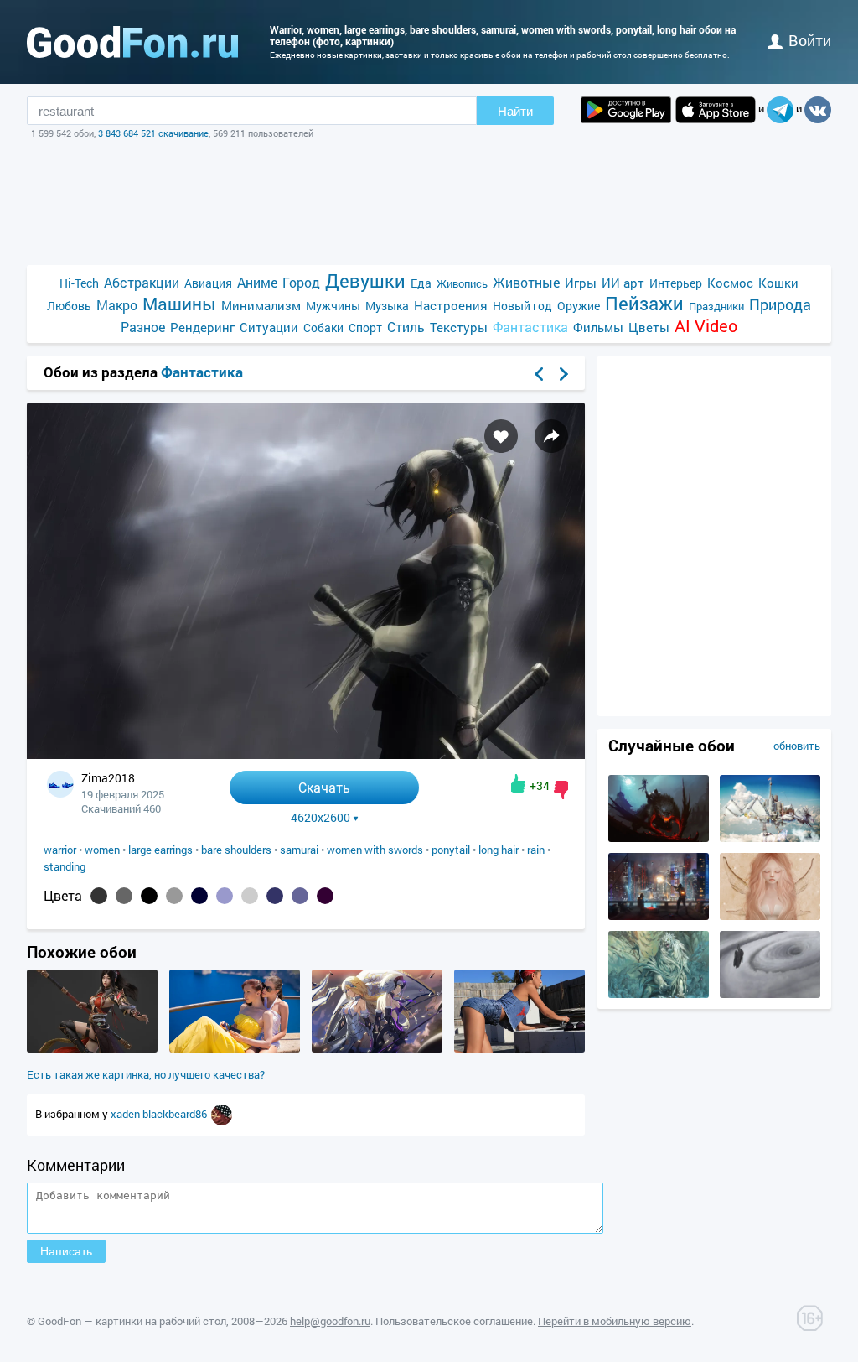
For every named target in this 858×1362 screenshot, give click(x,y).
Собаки (323, 327)
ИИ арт (623, 282)
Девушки (365, 280)
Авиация (208, 283)
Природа (780, 305)
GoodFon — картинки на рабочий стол (132, 1320)
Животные (526, 282)
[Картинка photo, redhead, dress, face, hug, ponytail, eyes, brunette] (234, 1048)
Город (301, 282)
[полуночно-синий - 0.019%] (274, 895)
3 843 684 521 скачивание (153, 133)
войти (809, 40)
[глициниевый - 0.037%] (224, 895)
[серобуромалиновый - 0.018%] (300, 895)
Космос (730, 282)
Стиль (406, 326)
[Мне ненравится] (561, 790)
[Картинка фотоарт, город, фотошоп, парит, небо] (770, 837)
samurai (299, 849)
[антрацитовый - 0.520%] (98, 895)
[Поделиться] (551, 436)
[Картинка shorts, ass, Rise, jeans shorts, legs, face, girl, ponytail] (519, 1048)
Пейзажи (644, 303)
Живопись (462, 283)
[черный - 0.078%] (149, 895)
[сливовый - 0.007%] (325, 895)
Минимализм (261, 305)
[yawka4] (221, 1113)
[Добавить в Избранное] (501, 436)
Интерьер (675, 283)
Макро (116, 305)
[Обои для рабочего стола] (132, 42)
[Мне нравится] (518, 783)
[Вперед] (564, 374)
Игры (581, 282)
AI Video (706, 325)
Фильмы (598, 327)
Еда (421, 283)
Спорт (365, 327)
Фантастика (530, 326)
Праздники (716, 306)
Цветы (648, 327)
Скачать (324, 787)
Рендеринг (202, 327)
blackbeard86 (175, 1113)
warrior (60, 849)
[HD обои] (626, 109)
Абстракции (141, 282)
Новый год (522, 306)
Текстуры (459, 327)
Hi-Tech (79, 283)
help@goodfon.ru (330, 1320)
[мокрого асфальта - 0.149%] (124, 895)
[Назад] (539, 374)
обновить (796, 745)
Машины (179, 304)
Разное (143, 326)
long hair (498, 849)
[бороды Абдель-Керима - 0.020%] (249, 895)
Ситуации (269, 327)
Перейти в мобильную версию (614, 1320)
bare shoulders (236, 849)
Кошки (778, 282)
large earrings (160, 849)
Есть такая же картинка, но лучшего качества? (146, 1074)
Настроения (451, 305)
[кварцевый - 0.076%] (174, 895)
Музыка (387, 306)
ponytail (451, 849)
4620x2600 (320, 818)
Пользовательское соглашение (454, 1320)
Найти (515, 111)
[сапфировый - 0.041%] (199, 895)
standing (64, 866)
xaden (126, 1113)
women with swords (375, 849)
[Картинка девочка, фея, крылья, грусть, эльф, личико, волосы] (770, 915)
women (102, 849)
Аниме (257, 282)
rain (536, 849)
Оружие (578, 306)
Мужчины (333, 306)
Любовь (69, 306)
